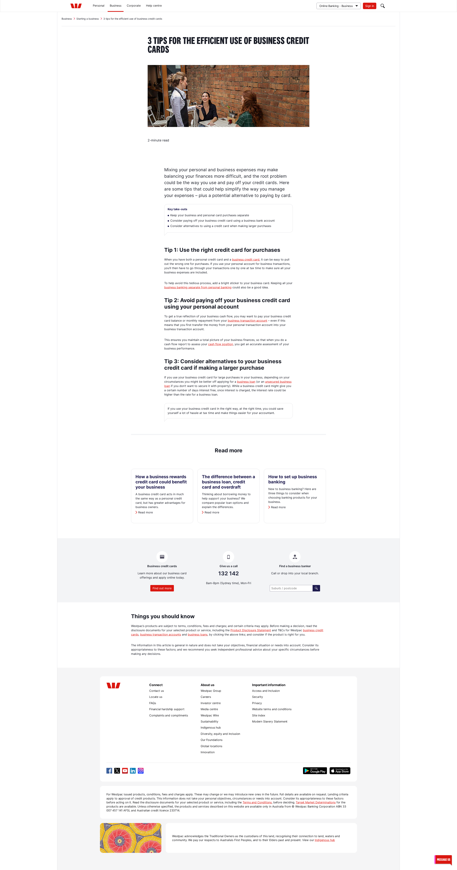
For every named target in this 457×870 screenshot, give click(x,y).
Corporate (134, 5)
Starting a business (87, 18)
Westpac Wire (210, 715)
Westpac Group (211, 690)
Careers (206, 697)
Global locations (211, 746)
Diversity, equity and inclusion (220, 734)
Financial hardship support (166, 709)
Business (115, 5)
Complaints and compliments (168, 715)
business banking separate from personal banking (198, 287)
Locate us (155, 697)
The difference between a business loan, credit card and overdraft (228, 482)
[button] (443, 859)
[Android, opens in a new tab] (315, 770)
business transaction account (247, 320)
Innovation (207, 752)
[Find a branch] (316, 588)
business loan (246, 381)
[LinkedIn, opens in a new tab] (133, 771)
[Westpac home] (76, 6)
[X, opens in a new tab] (117, 771)
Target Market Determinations (316, 802)
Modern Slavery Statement (269, 721)
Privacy (257, 703)
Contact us (156, 690)
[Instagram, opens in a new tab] (141, 771)
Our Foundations (211, 740)
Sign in (369, 6)
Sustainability (209, 721)
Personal (98, 5)
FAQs (152, 703)
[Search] (382, 6)
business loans (197, 634)
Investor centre (211, 703)
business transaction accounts (160, 634)
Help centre (154, 5)
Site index (258, 715)
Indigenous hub (211, 727)
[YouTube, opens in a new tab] (125, 771)
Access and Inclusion (266, 690)
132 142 (228, 573)
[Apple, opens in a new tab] (340, 770)
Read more (145, 512)
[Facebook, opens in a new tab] (109, 771)
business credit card (245, 259)
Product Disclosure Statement (250, 630)
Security (257, 697)
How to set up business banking (292, 479)
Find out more (162, 588)
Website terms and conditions (272, 709)
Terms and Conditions (257, 802)
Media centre (209, 709)
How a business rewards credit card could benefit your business (161, 482)
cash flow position (220, 344)
